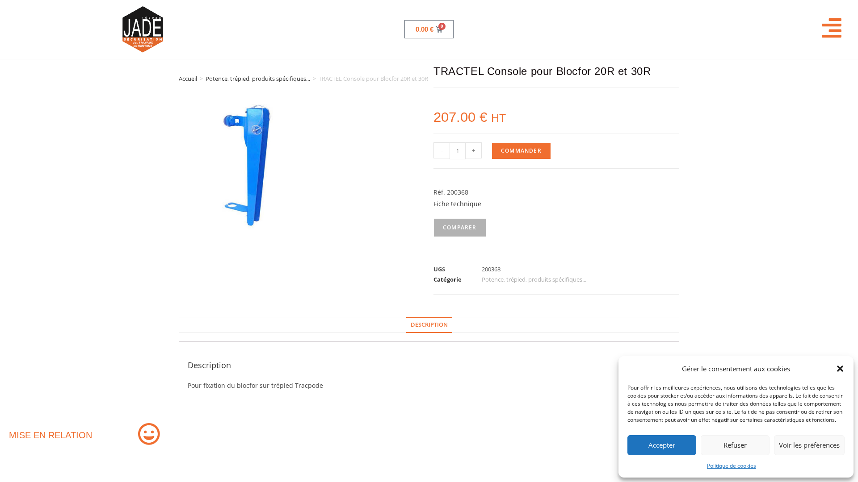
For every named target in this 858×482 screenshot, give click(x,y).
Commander (521, 150)
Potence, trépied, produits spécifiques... (258, 79)
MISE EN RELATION (50, 435)
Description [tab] (429, 324)
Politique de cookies (731, 466)
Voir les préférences (809, 444)
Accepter (661, 444)
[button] (840, 368)
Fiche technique (457, 203)
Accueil (188, 79)
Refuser (735, 444)
